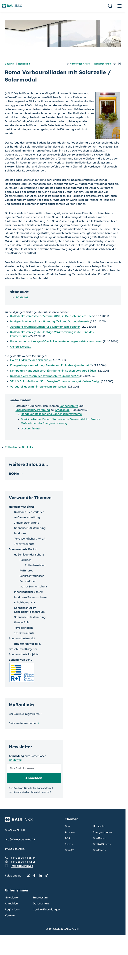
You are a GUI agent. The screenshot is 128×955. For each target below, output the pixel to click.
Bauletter (15, 760)
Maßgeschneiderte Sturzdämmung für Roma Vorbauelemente (49, 321)
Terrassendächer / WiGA (29, 538)
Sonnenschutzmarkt (22, 638)
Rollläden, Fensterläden (29, 512)
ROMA (14, 474)
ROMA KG (22, 297)
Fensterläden (28, 581)
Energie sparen (102, 832)
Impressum (40, 897)
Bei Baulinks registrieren (24, 714)
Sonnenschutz (69, 405)
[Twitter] (29, 876)
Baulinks (9, 63)
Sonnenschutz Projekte (23, 654)
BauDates (99, 838)
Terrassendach (23, 627)
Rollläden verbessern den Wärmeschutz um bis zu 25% (45, 376)
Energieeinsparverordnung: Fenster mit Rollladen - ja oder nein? (51, 365)
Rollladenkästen (35, 565)
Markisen (20, 533)
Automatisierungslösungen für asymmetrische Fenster (45, 326)
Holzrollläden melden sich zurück (31, 360)
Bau (67, 826)
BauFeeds (99, 850)
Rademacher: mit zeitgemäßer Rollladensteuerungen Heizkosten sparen (56, 341)
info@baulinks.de (22, 865)
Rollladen (11, 447)
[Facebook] (35, 876)
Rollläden (26, 559)
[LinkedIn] (41, 876)
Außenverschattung (27, 517)
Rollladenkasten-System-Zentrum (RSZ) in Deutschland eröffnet (51, 316)
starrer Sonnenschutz (33, 586)
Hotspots (98, 826)
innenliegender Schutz (28, 591)
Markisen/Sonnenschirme (30, 597)
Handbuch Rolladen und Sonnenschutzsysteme (51, 413)
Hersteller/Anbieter (21, 506)
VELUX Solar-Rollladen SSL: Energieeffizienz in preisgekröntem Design (55, 381)
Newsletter (12, 897)
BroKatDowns (102, 844)
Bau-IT (69, 850)
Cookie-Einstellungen (46, 909)
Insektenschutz (24, 544)
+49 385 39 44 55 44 (23, 857)
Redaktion (24, 63)
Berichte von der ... (20, 659)
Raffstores (26, 570)
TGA (67, 838)
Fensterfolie (21, 622)
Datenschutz (41, 903)
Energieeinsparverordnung (33, 409)
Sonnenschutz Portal (22, 549)
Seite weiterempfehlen (23, 723)
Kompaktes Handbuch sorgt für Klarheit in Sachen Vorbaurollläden (53, 370)
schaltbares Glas (25, 602)
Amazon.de (62, 409)
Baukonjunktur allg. (27, 643)
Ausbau (70, 832)
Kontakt (10, 915)
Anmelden (11, 903)
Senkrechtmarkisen (32, 575)
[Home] (33, 821)
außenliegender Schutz (29, 554)
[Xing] (47, 876)
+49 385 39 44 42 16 (23, 861)
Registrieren (12, 909)
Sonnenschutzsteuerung (30, 528)
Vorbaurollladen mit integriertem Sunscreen (38, 386)
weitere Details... (20, 346)
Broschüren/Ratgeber (23, 649)
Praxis (69, 844)
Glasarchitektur (31, 428)
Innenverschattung (26, 522)
